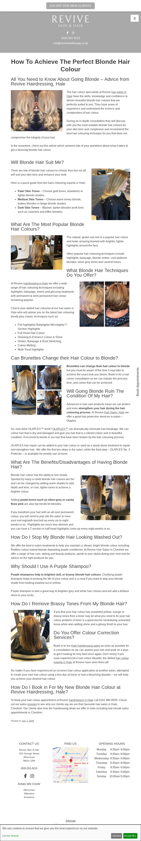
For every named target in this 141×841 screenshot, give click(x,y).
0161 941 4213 (70, 38)
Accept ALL (130, 835)
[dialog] (70, 832)
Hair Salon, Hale (114, 412)
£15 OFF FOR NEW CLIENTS (70, 5)
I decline (116, 835)
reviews (32, 704)
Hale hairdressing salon (85, 645)
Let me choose (10, 835)
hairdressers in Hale (81, 700)
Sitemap (71, 820)
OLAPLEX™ (60, 428)
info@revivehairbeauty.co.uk (70, 43)
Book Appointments (137, 381)
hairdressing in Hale (35, 283)
